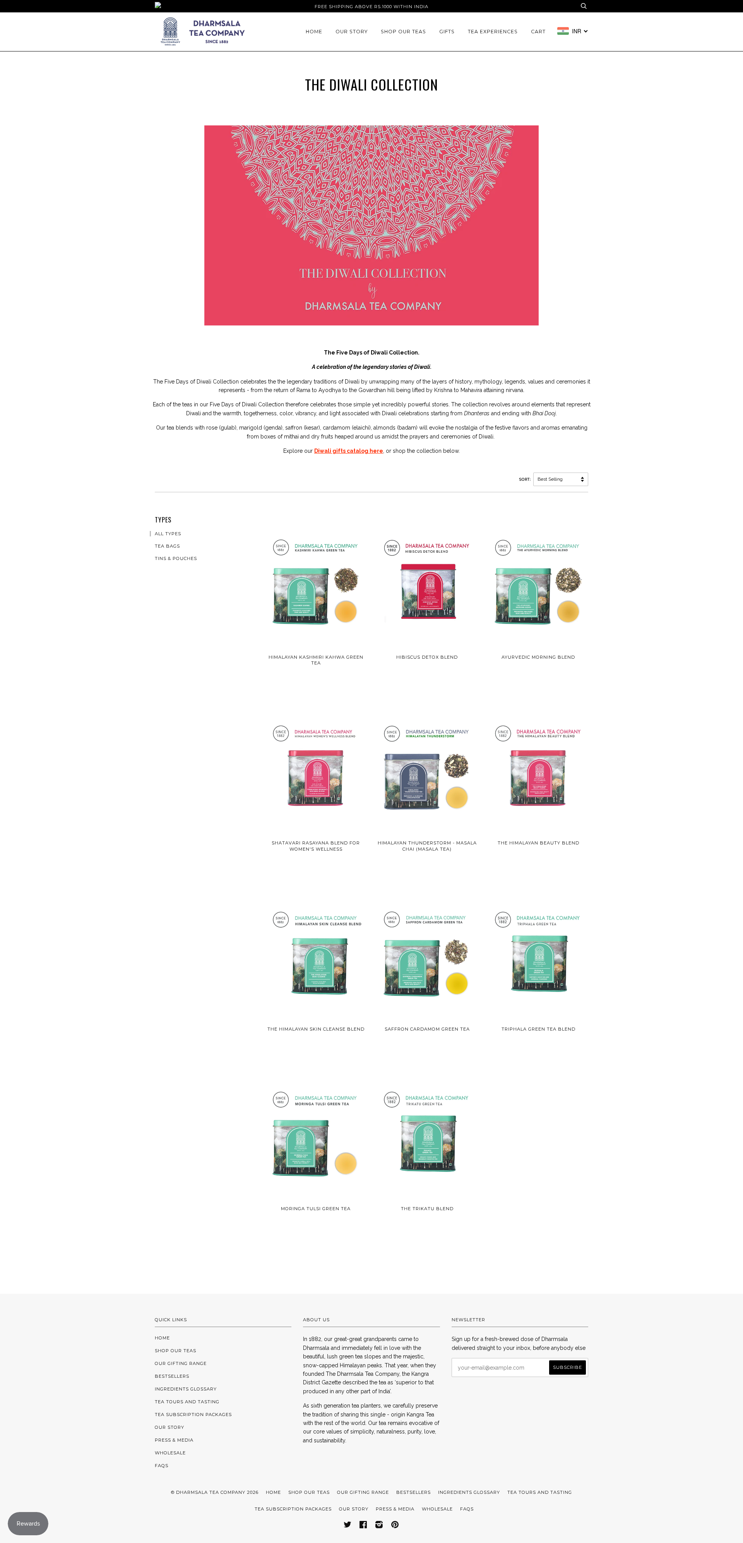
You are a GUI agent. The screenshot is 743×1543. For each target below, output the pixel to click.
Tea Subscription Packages (193, 1414)
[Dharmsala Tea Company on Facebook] (363, 1526)
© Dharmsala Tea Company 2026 (215, 1492)
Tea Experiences (493, 31)
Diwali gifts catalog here (348, 451)
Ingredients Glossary (186, 1389)
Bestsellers (172, 1376)
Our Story (352, 31)
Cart (538, 31)
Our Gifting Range (181, 1363)
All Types (168, 533)
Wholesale (170, 1453)
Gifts (447, 31)
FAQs (161, 1465)
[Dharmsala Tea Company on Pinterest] (395, 1526)
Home (314, 31)
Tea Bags (167, 546)
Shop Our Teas (403, 31)
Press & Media (174, 1440)
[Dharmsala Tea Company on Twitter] (348, 1526)
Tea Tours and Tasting (187, 1401)
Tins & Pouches (176, 558)
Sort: (525, 479)
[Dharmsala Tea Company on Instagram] (379, 1526)
